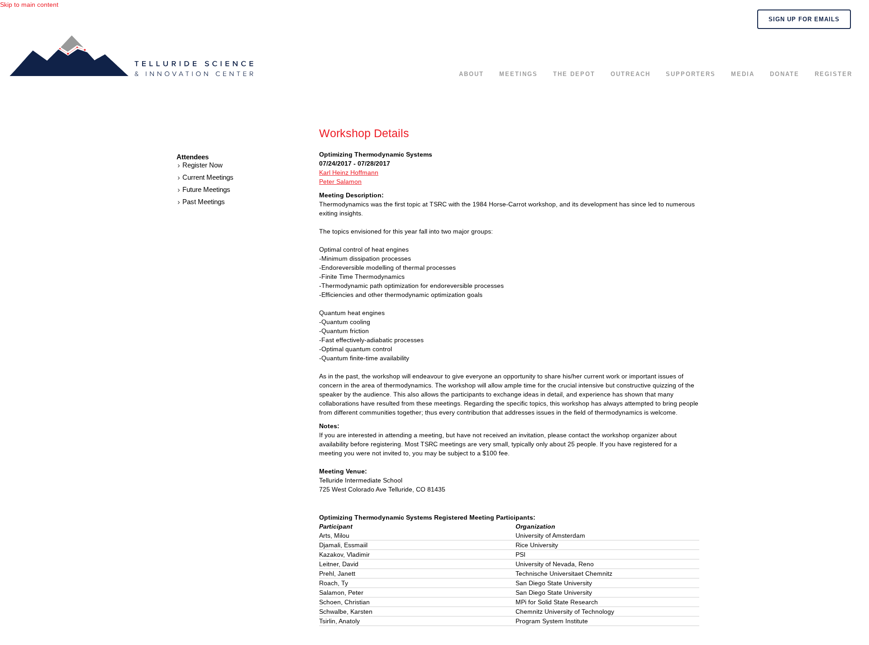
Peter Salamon (340, 181)
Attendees (193, 157)
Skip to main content (29, 4)
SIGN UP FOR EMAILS (804, 19)
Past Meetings (203, 201)
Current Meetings (208, 177)
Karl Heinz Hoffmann (348, 172)
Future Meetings (206, 189)
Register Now (202, 165)
